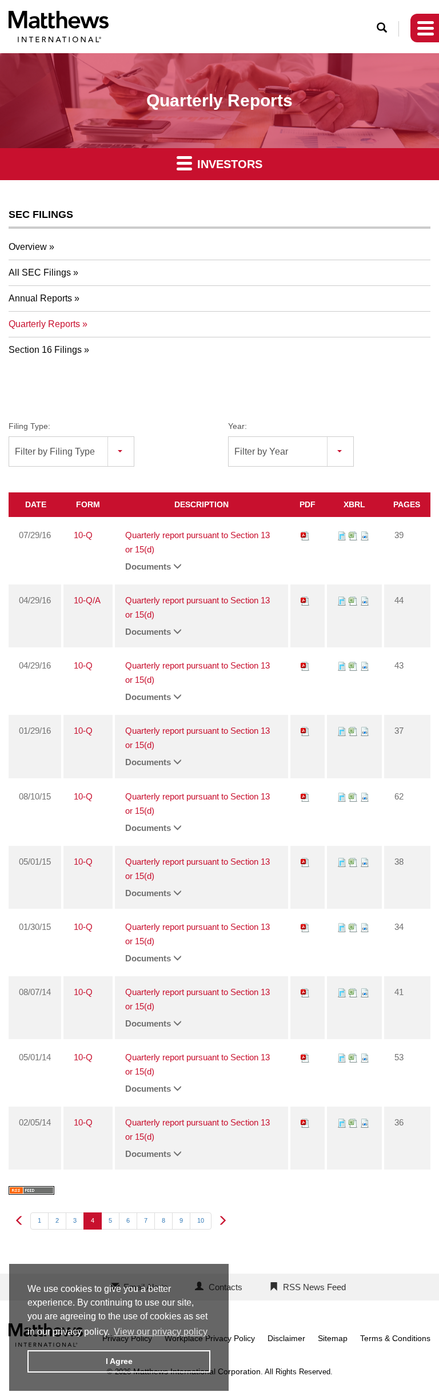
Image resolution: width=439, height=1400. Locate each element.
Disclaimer (286, 1338)
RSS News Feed (314, 1287)
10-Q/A (87, 600)
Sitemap (333, 1338)
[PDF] (305, 535)
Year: (237, 426)
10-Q (83, 535)
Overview (28, 247)
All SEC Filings (40, 272)
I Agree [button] (119, 1361)
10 (200, 1220)
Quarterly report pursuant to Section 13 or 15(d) (197, 542)
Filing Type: (29, 426)
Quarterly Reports (44, 324)
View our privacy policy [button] (160, 1332)
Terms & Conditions (395, 1338)
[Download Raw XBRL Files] (364, 535)
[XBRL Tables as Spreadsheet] (353, 535)
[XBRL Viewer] (341, 535)
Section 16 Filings (45, 350)
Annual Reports (40, 298)
